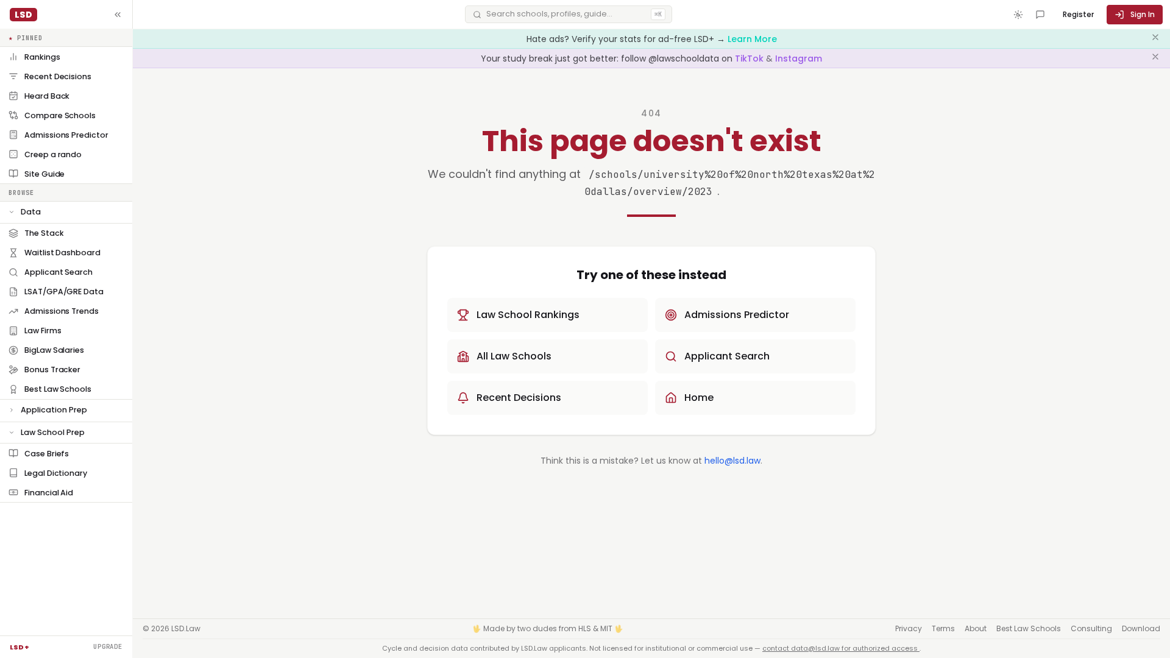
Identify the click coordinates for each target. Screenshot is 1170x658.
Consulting (1091, 629)
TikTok (750, 58)
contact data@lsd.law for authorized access (841, 648)
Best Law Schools (1028, 629)
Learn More (752, 39)
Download (1141, 629)
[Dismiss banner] (1155, 39)
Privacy (908, 629)
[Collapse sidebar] (117, 14)
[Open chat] (1040, 14)
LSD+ (19, 647)
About (976, 629)
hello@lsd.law (732, 461)
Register (1078, 14)
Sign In (1142, 14)
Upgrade (107, 646)
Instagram (798, 58)
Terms (943, 629)
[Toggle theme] (1018, 14)
